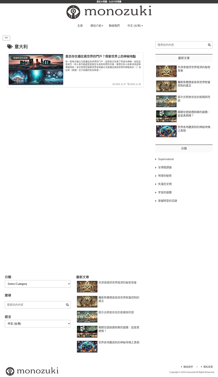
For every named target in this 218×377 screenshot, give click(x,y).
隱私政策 (208, 366)
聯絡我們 (188, 366)
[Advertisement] (184, 234)
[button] (209, 45)
